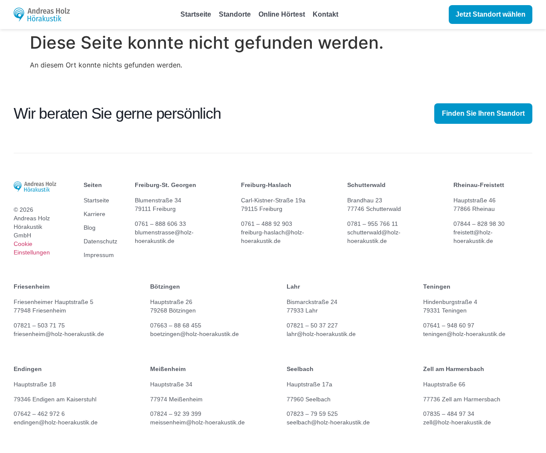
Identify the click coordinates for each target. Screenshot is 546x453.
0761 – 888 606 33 (160, 223)
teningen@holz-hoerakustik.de (464, 333)
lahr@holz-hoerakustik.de (321, 333)
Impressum (96, 254)
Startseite (195, 14)
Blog (90, 227)
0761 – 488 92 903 (266, 223)
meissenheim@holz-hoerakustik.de (197, 422)
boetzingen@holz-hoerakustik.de (194, 333)
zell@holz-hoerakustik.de (457, 422)
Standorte (235, 14)
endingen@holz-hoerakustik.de (56, 422)
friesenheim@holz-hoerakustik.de (59, 333)
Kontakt (325, 14)
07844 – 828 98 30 (479, 223)
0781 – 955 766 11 (372, 223)
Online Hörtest (281, 14)
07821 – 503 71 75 (39, 325)
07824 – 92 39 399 (175, 413)
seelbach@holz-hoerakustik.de (328, 422)
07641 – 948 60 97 (448, 325)
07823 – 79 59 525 (312, 413)
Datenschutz (96, 241)
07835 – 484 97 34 (448, 413)
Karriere (94, 213)
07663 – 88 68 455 (175, 325)
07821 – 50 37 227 (312, 325)
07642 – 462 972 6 (39, 413)
